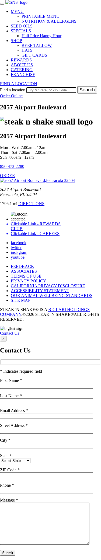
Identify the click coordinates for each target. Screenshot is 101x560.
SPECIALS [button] (21, 31)
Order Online (11, 96)
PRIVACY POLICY (28, 281)
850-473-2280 (12, 166)
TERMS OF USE (26, 276)
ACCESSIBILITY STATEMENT (40, 290)
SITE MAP (20, 300)
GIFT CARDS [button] (34, 55)
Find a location (12, 90)
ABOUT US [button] (22, 65)
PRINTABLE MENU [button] (41, 16)
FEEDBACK (22, 266)
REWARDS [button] (21, 60)
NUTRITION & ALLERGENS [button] (49, 21)
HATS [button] (27, 50)
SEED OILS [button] (22, 26)
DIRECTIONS (31, 203)
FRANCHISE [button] (23, 74)
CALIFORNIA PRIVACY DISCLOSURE (48, 286)
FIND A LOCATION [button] (18, 83)
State (6, 455)
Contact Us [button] (9, 333)
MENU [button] (17, 11)
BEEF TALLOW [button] (37, 45)
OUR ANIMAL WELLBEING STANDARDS (51, 295)
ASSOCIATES (24, 271)
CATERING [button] (22, 69)
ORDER (7, 175)
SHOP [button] (16, 40)
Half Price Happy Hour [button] (41, 35)
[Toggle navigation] (2, 4)
